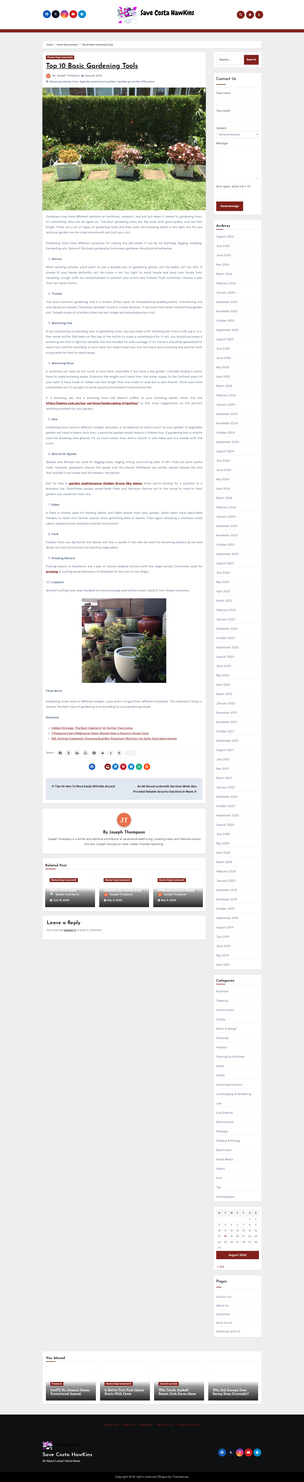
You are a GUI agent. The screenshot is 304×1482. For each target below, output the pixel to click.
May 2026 (223, 264)
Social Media (224, 1159)
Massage (222, 1131)
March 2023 (224, 600)
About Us (222, 1305)
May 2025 (222, 367)
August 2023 (225, 563)
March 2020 (224, 862)
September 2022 (227, 647)
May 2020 (223, 843)
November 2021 (226, 722)
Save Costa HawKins (67, 1455)
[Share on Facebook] (60, 753)
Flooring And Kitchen (230, 1056)
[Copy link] (130, 753)
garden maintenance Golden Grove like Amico (105, 483)
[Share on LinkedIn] (77, 753)
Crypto (220, 1019)
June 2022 (223, 666)
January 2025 (225, 404)
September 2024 (227, 442)
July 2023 (223, 572)
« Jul (220, 1266)
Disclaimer (223, 1314)
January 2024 (225, 516)
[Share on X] (68, 753)
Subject (221, 128)
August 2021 (225, 750)
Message (222, 143)
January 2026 (225, 292)
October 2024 (225, 432)
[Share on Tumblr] (110, 753)
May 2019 (222, 955)
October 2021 (225, 731)
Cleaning (222, 1000)
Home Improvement (60, 57)
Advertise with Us (228, 1331)
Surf (219, 1178)
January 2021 (225, 787)
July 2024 (223, 460)
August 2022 (225, 656)
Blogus (162, 1476)
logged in (70, 930)
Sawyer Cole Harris (67, 894)
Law (219, 1103)
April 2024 (223, 488)
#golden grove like (128, 81)
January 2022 (225, 703)
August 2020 (225, 824)
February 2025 (226, 395)
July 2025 (223, 348)
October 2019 (225, 908)
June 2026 (223, 255)
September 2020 (227, 815)
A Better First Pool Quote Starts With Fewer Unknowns (69, 890)
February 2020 (226, 871)
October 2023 (225, 544)
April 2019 (223, 964)
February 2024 (226, 507)
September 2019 (227, 918)
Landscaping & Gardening (233, 1094)
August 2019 (225, 927)
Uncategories (225, 1196)
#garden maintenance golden (98, 81)
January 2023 (225, 619)
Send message (229, 206)
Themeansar (180, 1476)
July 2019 (223, 936)
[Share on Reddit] (102, 753)
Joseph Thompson (68, 75)
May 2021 (222, 768)
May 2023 (222, 582)
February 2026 (226, 283)
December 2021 (226, 712)
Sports (220, 1168)
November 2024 (227, 423)
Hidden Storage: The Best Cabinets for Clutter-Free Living (92, 728)
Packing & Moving (228, 1140)
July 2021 (223, 759)
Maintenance (225, 1122)
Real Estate (224, 1150)
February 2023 (226, 610)
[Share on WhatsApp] (85, 753)
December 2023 (227, 526)
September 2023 (227, 554)
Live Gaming (224, 1112)
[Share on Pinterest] (94, 753)
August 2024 (225, 451)
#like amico (148, 81)
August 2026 (225, 236)
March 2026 (224, 274)
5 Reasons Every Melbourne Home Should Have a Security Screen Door (100, 733)
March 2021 (224, 778)
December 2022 (227, 628)
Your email (223, 110)
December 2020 (227, 796)
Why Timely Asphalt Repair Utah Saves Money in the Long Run (178, 1394)
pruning (52, 571)
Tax (218, 1187)
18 (225, 1236)
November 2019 (226, 899)
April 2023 (223, 591)
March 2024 (224, 498)
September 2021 (227, 740)
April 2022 (223, 684)
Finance (221, 1047)
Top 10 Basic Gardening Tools (92, 66)
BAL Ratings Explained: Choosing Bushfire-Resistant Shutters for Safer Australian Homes (114, 738)
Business (222, 991)
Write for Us (224, 1323)
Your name (223, 93)
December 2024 (227, 414)
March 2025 (224, 386)
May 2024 (223, 479)
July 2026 (223, 246)
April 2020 (223, 852)
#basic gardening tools (63, 81)
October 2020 (225, 806)
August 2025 (225, 339)
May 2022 (223, 675)
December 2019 (226, 890)
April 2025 (223, 376)
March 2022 (224, 694)
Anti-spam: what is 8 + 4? (233, 186)
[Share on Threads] (119, 753)
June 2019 (223, 946)
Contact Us (224, 1297)
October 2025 (225, 320)
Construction (225, 1010)
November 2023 (227, 535)
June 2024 (223, 470)
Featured (222, 1038)
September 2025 (227, 330)
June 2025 (223, 358)
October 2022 (225, 638)
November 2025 (227, 311)
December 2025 (227, 302)
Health (220, 1075)
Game (220, 1066)
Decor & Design (226, 1028)
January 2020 (225, 880)
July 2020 (223, 834)
